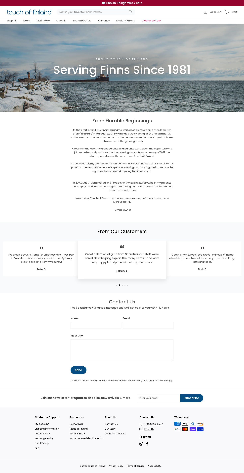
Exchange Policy (44, 438)
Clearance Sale (151, 20)
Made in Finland (125, 20)
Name (75, 318)
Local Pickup (42, 443)
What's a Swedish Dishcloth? (86, 438)
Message (77, 336)
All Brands (104, 20)
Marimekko (43, 20)
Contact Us (111, 424)
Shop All (11, 20)
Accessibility (154, 466)
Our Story (110, 428)
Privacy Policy (135, 380)
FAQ (37, 448)
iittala (26, 20)
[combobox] (95, 12)
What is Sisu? (77, 433)
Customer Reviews (115, 433)
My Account (42, 424)
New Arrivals (76, 424)
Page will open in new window (141, 444)
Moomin (61, 20)
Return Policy (42, 433)
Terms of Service (157, 380)
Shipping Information (47, 428)
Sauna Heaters (82, 20)
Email (126, 318)
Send (78, 370)
